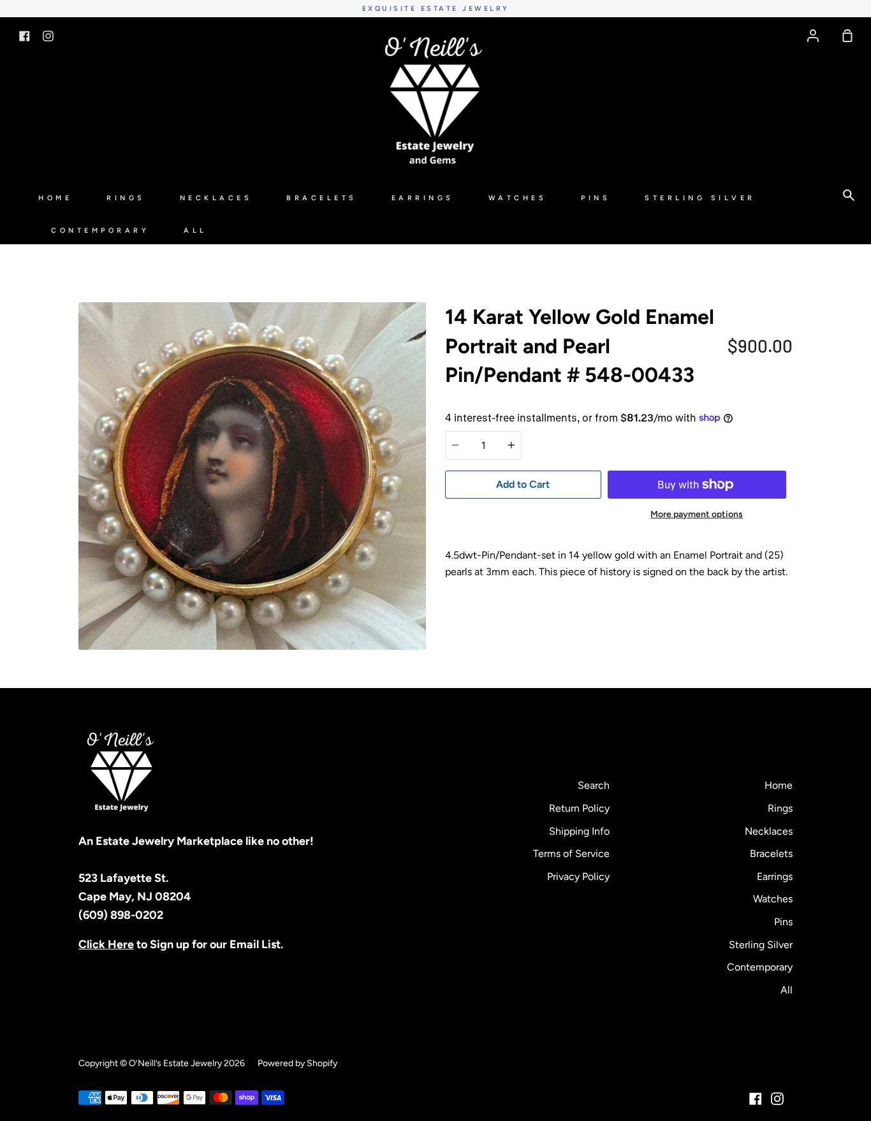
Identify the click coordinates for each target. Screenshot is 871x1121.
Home (55, 198)
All (195, 230)
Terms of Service (571, 853)
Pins (595, 198)
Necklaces (216, 198)
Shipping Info (579, 831)
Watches (517, 198)
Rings (125, 198)
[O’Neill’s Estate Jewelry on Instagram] (777, 1098)
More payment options (696, 514)
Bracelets (321, 198)
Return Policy (579, 808)
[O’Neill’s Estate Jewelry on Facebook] (755, 1098)
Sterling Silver (700, 198)
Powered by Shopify (297, 1063)
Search (594, 785)
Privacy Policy (578, 876)
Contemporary (100, 230)
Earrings (423, 198)
